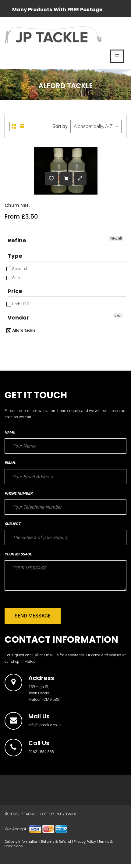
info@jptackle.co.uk (45, 725)
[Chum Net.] (66, 178)
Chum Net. (17, 205)
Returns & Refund (56, 841)
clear (118, 315)
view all (116, 238)
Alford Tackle (23, 330)
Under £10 (20, 304)
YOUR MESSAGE (18, 554)
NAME (10, 432)
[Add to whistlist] (51, 178)
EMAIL (10, 463)
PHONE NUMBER (19, 493)
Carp (15, 278)
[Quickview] (80, 178)
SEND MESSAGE (33, 616)
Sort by (60, 126)
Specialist (19, 269)
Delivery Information (21, 841)
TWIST (71, 814)
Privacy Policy (85, 841)
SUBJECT (12, 524)
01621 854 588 (41, 751)
